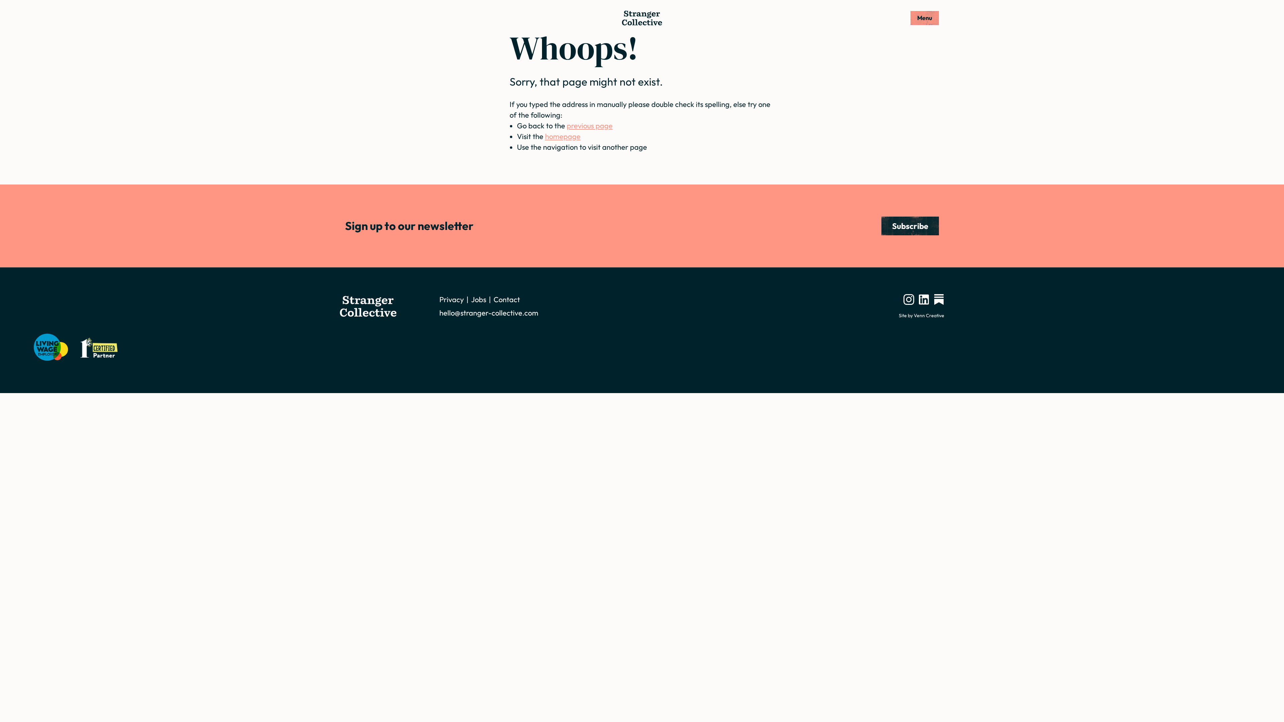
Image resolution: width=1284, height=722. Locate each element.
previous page (590, 125)
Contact (507, 299)
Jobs (478, 299)
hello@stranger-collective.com (488, 313)
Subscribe (910, 226)
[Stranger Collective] (642, 18)
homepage (562, 136)
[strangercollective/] (908, 299)
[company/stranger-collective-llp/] (924, 299)
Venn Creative (929, 316)
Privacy (451, 299)
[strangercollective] (939, 299)
